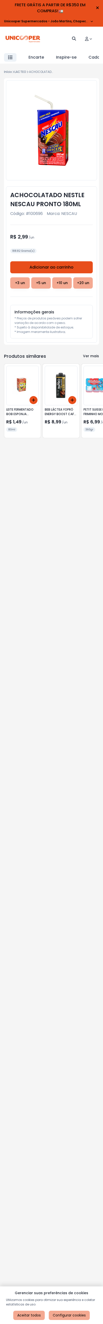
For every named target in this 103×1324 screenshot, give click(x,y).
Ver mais (91, 355)
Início (8, 72)
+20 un (83, 282)
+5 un (41, 282)
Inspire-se (66, 57)
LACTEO (20, 72)
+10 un (62, 282)
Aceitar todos (29, 1315)
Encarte (36, 57)
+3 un (20, 282)
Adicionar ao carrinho (52, 267)
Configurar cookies (69, 1315)
